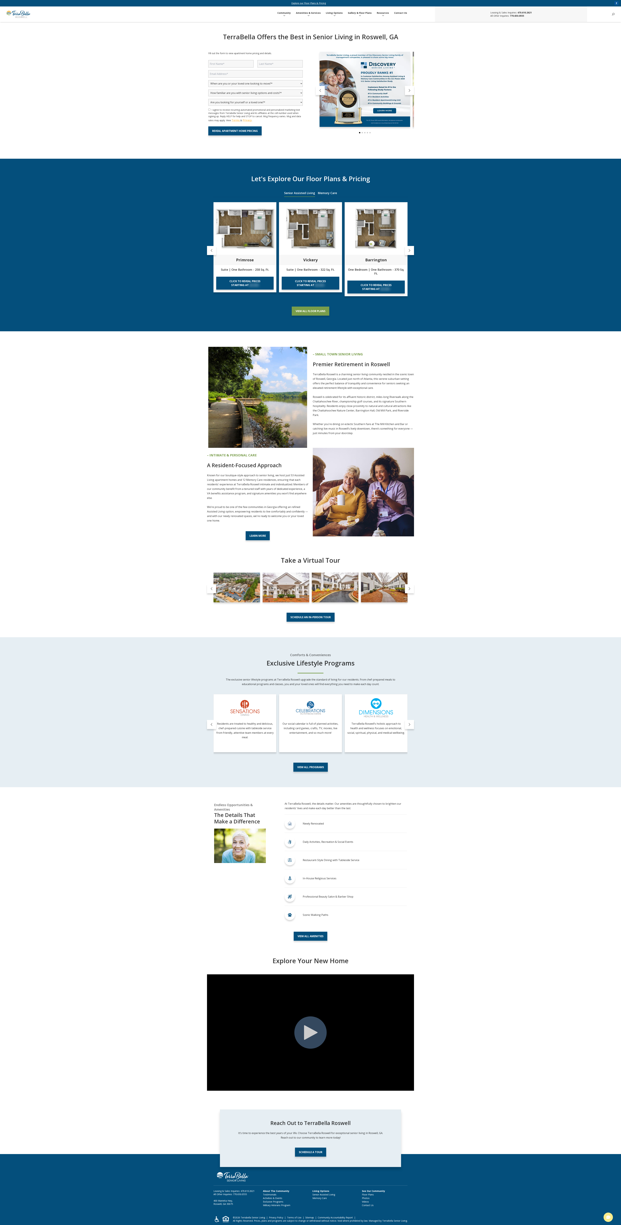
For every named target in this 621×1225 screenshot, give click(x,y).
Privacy (247, 120)
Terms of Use (294, 1217)
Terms (236, 120)
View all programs (310, 767)
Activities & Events (272, 1198)
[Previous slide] (320, 90)
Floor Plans (368, 1194)
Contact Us (400, 13)
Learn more (258, 536)
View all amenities (310, 936)
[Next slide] (409, 90)
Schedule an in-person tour (310, 617)
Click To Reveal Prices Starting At (244, 283)
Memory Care (327, 193)
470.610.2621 (525, 12)
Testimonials (269, 1194)
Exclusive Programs (273, 1201)
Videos (365, 1201)
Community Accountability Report (335, 1217)
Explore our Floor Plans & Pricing (308, 3)
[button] (359, 132)
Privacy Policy (276, 1217)
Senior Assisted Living (299, 193)
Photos (366, 1198)
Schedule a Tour (310, 1152)
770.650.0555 (517, 15)
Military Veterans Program (276, 1205)
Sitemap (309, 1217)
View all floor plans (310, 311)
